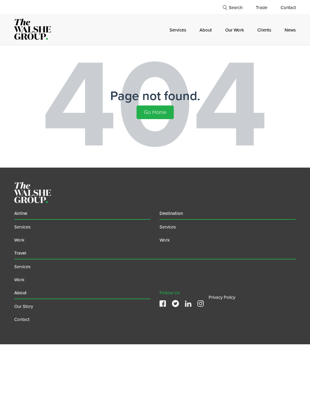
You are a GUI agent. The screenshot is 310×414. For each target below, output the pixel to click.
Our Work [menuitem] (234, 30)
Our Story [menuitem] (23, 306)
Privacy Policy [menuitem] (222, 297)
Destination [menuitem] (171, 213)
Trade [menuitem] (261, 7)
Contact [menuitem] (288, 7)
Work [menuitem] (19, 240)
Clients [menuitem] (264, 30)
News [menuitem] (290, 30)
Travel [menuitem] (20, 253)
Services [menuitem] (178, 30)
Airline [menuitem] (20, 213)
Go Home (155, 112)
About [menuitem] (206, 30)
